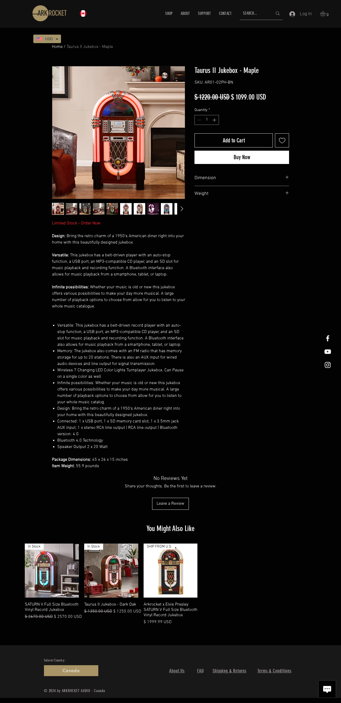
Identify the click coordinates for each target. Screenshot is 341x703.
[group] (170, 584)
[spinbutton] (207, 120)
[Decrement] (198, 120)
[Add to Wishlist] (282, 140)
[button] (326, 13)
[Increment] (215, 120)
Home (57, 47)
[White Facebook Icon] (328, 338)
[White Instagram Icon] (328, 365)
